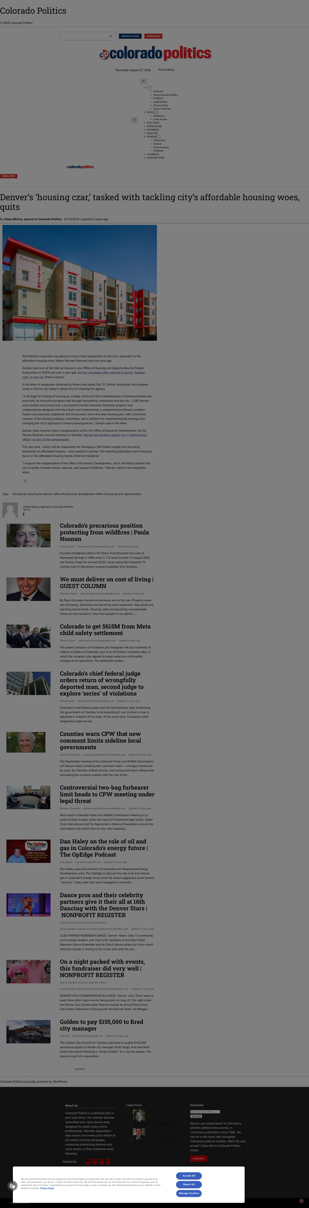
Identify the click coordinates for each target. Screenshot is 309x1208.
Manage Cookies (189, 1193)
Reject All (189, 1185)
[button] (12, 1186)
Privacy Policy (47, 1188)
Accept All (189, 1176)
